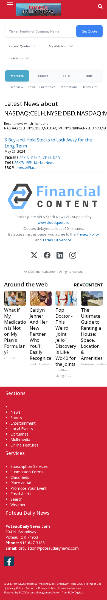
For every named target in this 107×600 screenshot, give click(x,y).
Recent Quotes (19, 46)
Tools (88, 76)
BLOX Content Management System (40, 592)
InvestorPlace (26, 167)
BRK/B (19, 162)
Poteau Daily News (36, 583)
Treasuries (90, 87)
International (69, 87)
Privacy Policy (88, 234)
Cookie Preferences (69, 588)
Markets (17, 76)
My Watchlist (58, 46)
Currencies (47, 87)
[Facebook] (47, 256)
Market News (44, 162)
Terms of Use (93, 583)
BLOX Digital (75, 592)
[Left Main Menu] (10, 4)
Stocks (43, 76)
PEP (29, 162)
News (31, 87)
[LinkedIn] (60, 256)
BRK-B (36, 157)
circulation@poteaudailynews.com (48, 548)
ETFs (66, 76)
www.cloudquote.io (53, 222)
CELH (47, 157)
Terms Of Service (57, 239)
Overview (16, 87)
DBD (56, 157)
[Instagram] (72, 256)
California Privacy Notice (40, 588)
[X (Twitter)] (34, 256)
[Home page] (38, 9)
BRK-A (24, 157)
